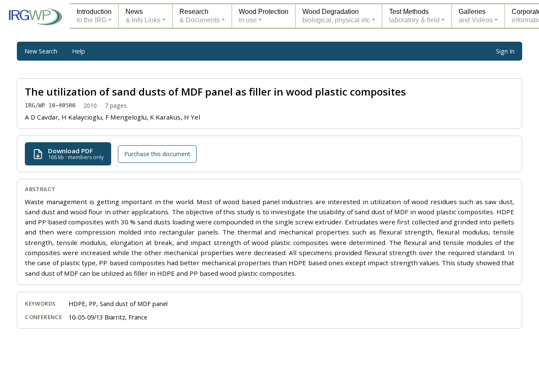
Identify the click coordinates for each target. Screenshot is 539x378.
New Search (40, 51)
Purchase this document (157, 154)
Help (78, 51)
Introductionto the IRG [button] (94, 16)
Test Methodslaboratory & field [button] (414, 16)
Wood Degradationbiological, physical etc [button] (336, 16)
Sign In (505, 51)
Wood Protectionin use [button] (263, 16)
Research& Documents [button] (199, 16)
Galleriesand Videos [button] (476, 16)
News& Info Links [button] (142, 16)
